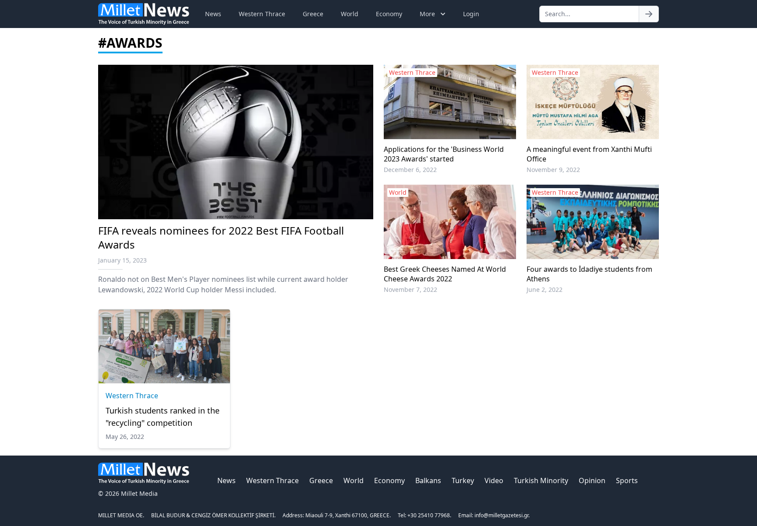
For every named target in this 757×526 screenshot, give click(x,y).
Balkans (428, 480)
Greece (313, 14)
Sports (627, 480)
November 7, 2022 (410, 289)
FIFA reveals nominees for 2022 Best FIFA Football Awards (221, 237)
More (427, 14)
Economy (389, 14)
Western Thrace (262, 14)
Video (494, 480)
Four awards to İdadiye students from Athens (589, 274)
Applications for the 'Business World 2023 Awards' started (444, 154)
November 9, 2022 (553, 169)
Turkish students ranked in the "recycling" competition (162, 416)
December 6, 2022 (410, 169)
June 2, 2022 (544, 289)
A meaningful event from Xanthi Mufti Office (589, 154)
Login (471, 14)
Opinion (592, 480)
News (213, 14)
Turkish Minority (541, 480)
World (349, 14)
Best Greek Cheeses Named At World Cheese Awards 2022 (445, 274)
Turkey (463, 480)
